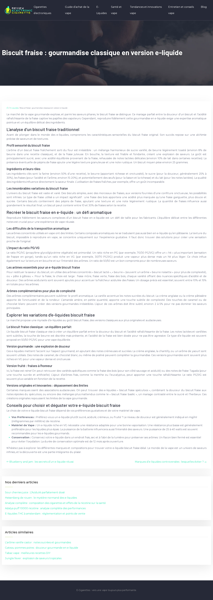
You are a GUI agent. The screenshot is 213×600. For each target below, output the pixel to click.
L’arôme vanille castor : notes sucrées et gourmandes (38, 542)
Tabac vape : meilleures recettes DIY (27, 553)
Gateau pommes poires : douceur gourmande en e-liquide (41, 547)
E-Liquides (101, 10)
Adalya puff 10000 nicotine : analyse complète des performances (45, 508)
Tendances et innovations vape (146, 10)
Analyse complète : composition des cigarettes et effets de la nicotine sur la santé (55, 503)
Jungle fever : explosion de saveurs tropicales (33, 558)
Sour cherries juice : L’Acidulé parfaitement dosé (35, 492)
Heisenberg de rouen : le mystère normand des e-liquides (41, 497)
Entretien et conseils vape (181, 10)
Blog (204, 6)
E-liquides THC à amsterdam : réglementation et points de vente (45, 513)
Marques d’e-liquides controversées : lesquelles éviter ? (169, 461)
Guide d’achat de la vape (77, 10)
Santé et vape (116, 10)
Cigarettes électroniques (42, 10)
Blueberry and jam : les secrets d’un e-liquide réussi (41, 461)
